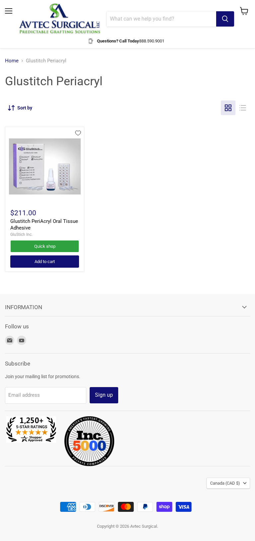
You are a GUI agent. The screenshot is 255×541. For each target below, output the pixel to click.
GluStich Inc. (21, 234)
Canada (225, 483)
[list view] (242, 108)
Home (12, 61)
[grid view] (228, 108)
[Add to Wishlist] (78, 133)
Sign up (104, 395)
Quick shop (44, 246)
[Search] (225, 19)
